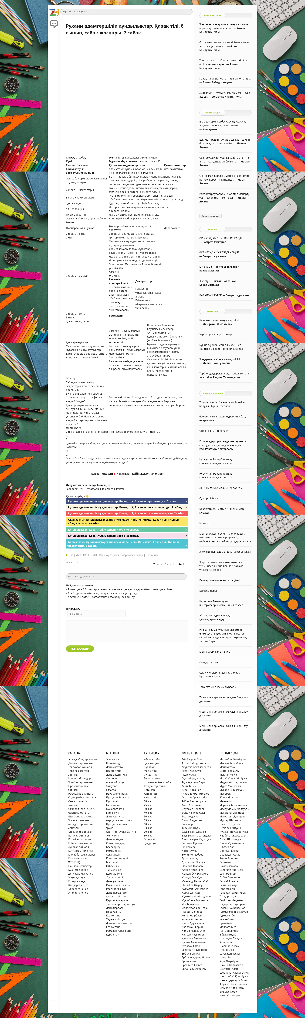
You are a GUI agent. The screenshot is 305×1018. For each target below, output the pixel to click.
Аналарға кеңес (78, 892)
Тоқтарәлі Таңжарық (232, 904)
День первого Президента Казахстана (115, 911)
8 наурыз (112, 786)
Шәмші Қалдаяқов (231, 965)
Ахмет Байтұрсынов (194, 763)
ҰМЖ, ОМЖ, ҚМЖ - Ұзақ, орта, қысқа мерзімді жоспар (109, 555)
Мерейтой (150, 771)
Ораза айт (150, 839)
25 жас (148, 805)
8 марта (111, 790)
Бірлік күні (112, 812)
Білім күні (112, 862)
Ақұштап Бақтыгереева (196, 767)
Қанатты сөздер (78, 858)
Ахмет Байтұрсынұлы (217, 82)
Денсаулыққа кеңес (80, 873)
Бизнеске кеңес (78, 870)
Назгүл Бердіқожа (231, 824)
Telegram (107, 489)
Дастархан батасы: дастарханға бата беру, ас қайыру (101, 597)
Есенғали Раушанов (194, 950)
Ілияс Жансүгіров (230, 995)
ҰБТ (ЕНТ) (74, 862)
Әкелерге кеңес (78, 889)
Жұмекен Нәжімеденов (196, 896)
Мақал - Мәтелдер (79, 778)
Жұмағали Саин (191, 892)
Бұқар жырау (190, 858)
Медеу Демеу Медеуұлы (234, 809)
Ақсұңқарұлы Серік (194, 782)
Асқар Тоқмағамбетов (195, 793)
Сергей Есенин (229, 881)
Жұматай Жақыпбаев (195, 889)
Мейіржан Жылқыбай (218, 324)
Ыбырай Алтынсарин (233, 988)
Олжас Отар (227, 847)
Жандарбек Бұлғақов (195, 873)
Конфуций (210, 129)
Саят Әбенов (228, 873)
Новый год (113, 763)
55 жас (148, 820)
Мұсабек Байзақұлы (232, 790)
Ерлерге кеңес (77, 881)
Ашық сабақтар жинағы (83, 759)
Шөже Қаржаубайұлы (233, 980)
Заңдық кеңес (76, 877)
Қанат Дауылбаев (193, 923)
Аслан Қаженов (191, 790)
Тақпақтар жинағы (80, 767)
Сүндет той (151, 774)
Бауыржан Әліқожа (194, 831)
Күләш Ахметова (192, 919)
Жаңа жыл (112, 759)
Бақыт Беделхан (192, 820)
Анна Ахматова (191, 805)
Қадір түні (150, 843)
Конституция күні (117, 858)
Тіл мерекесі (114, 870)
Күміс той (150, 797)
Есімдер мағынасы (80, 843)
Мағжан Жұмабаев (231, 763)
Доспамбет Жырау (193, 862)
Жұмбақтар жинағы (80, 782)
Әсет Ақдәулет (191, 816)
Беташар (149, 790)
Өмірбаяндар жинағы (81, 809)
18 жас (148, 801)
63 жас (148, 828)
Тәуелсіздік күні (115, 919)
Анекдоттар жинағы (80, 824)
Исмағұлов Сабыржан (195, 908)
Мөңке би (226, 801)
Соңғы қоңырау (116, 843)
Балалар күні (114, 847)
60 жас (148, 824)
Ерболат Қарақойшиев (196, 957)
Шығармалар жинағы (81, 816)
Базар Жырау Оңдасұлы (197, 839)
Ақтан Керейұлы (192, 771)
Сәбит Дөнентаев (230, 877)
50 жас (148, 816)
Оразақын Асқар (230, 854)
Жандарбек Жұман (193, 877)
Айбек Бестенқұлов (194, 801)
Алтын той (150, 793)
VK (82, 489)
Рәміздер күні (114, 851)
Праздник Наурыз (117, 797)
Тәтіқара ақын (228, 896)
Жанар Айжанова (193, 870)
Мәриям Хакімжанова (233, 805)
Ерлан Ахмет (189, 961)
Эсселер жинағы (78, 820)
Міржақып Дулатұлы (232, 816)
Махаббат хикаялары (81, 854)
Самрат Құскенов (214, 242)
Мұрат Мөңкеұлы (230, 786)
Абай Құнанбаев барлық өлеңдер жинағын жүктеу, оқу (102, 593)
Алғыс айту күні (115, 782)
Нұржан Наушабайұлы (234, 831)
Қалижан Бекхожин (194, 938)
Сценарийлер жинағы (82, 797)
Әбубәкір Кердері (193, 809)
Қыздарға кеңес (78, 885)
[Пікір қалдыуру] (54, 23)
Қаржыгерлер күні (117, 900)
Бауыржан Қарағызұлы (196, 835)
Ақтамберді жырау (193, 778)
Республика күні (116, 889)
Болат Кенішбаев (192, 854)
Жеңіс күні (112, 835)
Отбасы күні (113, 866)
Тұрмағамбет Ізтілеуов (234, 911)
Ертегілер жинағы (79, 839)
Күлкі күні (112, 801)
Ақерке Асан (189, 774)
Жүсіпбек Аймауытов (195, 900)
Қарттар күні (114, 873)
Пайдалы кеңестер (80, 866)
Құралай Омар (191, 946)
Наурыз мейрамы (117, 793)
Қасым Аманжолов (194, 942)
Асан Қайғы (189, 786)
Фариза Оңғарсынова (233, 984)
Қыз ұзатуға (151, 763)
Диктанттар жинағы (80, 763)
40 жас (148, 812)
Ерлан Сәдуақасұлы (194, 969)
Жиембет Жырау (192, 885)
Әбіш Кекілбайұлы (193, 812)
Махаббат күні (115, 809)
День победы (114, 839)
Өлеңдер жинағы (79, 812)
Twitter (120, 489)
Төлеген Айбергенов (232, 908)
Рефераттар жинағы (80, 793)
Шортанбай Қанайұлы (234, 976)
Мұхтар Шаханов (230, 820)
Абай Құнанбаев (192, 759)
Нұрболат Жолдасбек (233, 835)
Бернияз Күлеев (192, 843)
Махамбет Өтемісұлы (233, 759)
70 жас (148, 831)
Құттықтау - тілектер (80, 851)
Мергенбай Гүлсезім (216, 363)
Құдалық (149, 767)
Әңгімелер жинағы (80, 831)
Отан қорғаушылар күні (121, 831)
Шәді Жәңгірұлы (230, 953)
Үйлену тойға (152, 759)
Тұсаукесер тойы (154, 786)
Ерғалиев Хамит (192, 965)
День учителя (114, 881)
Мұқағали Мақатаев (232, 812)
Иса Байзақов (190, 904)
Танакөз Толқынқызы (233, 892)
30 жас (148, 809)
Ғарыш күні (113, 805)
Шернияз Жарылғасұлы (234, 972)
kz (72, 555)
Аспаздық (74, 828)
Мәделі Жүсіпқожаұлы (233, 782)
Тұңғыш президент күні (120, 904)
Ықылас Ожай (228, 991)
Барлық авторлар (210, 216)
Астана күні (113, 854)
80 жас (148, 835)
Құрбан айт (113, 934)
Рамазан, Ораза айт (118, 930)
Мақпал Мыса (228, 774)
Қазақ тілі (152, 555)
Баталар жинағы (78, 835)
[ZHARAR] (54, 11)
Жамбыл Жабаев (192, 866)
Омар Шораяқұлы (231, 839)
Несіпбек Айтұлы (230, 828)
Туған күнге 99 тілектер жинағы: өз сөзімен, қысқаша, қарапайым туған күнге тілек (120, 589)
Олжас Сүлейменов (232, 843)
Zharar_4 (169, 564)
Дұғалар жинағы (78, 847)
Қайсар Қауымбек (193, 934)
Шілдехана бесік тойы (158, 782)
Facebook (72, 489)
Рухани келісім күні (118, 885)
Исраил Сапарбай (193, 911)
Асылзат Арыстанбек (195, 797)
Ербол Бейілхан (191, 953)
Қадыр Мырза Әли (193, 930)
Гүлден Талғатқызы (226, 377)
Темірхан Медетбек (232, 900)
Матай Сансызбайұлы (233, 778)
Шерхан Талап (229, 969)
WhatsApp (92, 489)
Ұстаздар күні (114, 877)
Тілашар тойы (152, 778)
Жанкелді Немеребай (195, 881)
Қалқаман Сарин (192, 927)
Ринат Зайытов (229, 858)
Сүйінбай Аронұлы (231, 870)
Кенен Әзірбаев (192, 915)
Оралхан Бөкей (229, 851)
